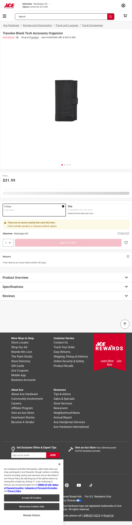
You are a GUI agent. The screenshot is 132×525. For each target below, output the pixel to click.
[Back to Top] (124, 324)
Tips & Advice (62, 394)
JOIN (53, 455)
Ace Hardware (11, 25)
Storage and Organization (37, 25)
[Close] (59, 464)
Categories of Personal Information (41, 488)
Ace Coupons (19, 370)
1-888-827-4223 (91, 515)
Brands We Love (21, 352)
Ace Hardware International (71, 427)
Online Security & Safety (69, 361)
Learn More (107, 360)
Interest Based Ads (71, 496)
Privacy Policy (14, 491)
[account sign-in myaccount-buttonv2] (124, 5)
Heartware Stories (23, 417)
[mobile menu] (5, 16)
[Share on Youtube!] (79, 485)
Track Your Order (64, 347)
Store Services (63, 403)
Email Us (108, 515)
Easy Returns (62, 352)
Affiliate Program (22, 408)
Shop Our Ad (19, 347)
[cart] (126, 16)
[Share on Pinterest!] (67, 485)
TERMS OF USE (44, 485)
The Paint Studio (21, 356)
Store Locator (20, 342)
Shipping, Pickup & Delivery (71, 356)
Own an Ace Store (22, 413)
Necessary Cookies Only (31, 506)
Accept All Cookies (31, 498)
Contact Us (61, 342)
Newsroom (61, 408)
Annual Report (63, 417)
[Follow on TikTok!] (91, 485)
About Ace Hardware (24, 394)
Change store (123, 233)
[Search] (110, 16)
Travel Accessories (92, 25)
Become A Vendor (22, 422)
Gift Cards (17, 366)
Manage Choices (31, 515)
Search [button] (22, 16)
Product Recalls (63, 366)
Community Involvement (27, 399)
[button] (66, 100)
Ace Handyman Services (69, 422)
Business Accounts (23, 380)
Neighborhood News (67, 413)
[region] (31, 492)
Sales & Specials (64, 399)
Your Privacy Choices (64, 500)
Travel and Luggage (67, 25)
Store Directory (20, 361)
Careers (16, 403)
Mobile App (18, 375)
